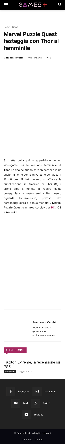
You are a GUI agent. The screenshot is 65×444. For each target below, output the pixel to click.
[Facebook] (7, 67)
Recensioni (10, 371)
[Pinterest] (23, 67)
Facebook (23, 391)
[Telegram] (40, 67)
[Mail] (15, 403)
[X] (15, 67)
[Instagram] (37, 391)
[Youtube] (26, 414)
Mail (25, 403)
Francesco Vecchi (15, 57)
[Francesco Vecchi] (18, 328)
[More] (49, 67)
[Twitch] (35, 403)
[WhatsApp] (32, 67)
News (15, 27)
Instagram (49, 391)
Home (7, 27)
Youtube (38, 414)
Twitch (46, 403)
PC (53, 207)
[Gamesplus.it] (32, 4)
